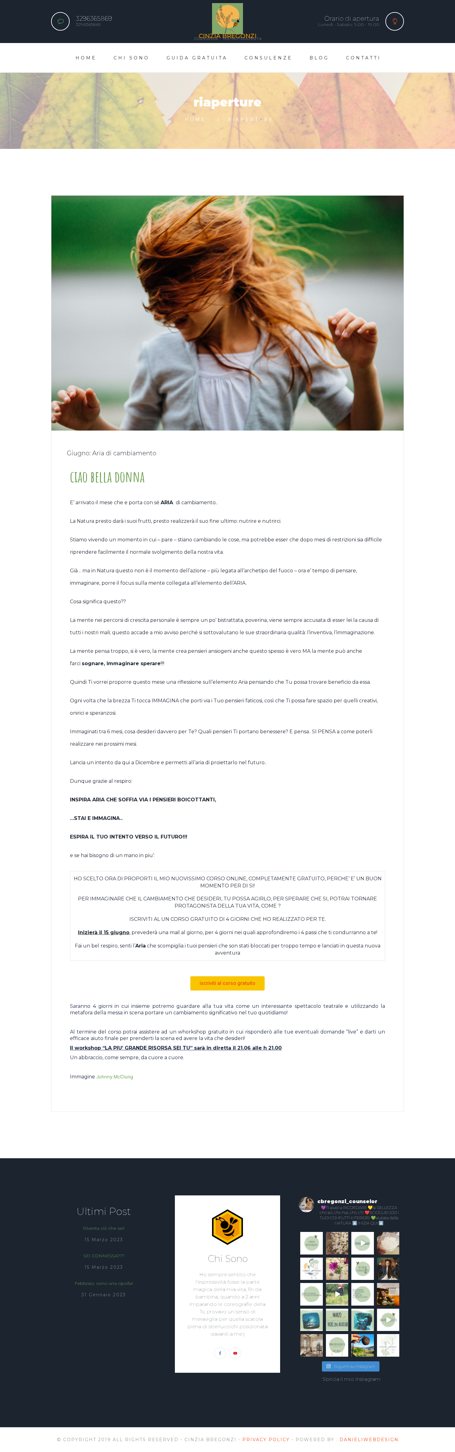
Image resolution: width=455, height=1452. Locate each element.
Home (86, 58)
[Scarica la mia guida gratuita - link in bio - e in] (337, 1345)
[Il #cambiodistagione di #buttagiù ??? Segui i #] (311, 1269)
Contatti (363, 58)
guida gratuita (197, 58)
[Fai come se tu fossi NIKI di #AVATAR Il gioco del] (362, 1320)
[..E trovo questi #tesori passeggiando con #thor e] (362, 1345)
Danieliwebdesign (369, 1439)
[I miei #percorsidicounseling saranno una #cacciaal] (388, 1320)
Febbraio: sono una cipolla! (104, 1283)
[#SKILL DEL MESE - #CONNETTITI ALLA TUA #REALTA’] (337, 1320)
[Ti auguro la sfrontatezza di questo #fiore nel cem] (337, 1269)
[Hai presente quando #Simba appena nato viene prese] (362, 1294)
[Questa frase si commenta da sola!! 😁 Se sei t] (311, 1294)
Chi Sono (132, 58)
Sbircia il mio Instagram (351, 1379)
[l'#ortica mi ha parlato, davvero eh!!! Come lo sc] (311, 1243)
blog (319, 58)
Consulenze (268, 58)
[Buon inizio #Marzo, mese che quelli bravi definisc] (311, 1320)
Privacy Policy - (269, 1439)
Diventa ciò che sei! (103, 1228)
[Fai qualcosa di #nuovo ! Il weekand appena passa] (388, 1243)
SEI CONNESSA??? (103, 1256)
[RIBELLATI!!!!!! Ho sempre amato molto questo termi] (388, 1269)
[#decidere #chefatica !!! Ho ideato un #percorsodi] (388, 1345)
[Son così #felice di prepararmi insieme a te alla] (388, 1294)
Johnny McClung (114, 1077)
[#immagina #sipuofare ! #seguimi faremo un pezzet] (337, 1294)
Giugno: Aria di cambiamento (111, 453)
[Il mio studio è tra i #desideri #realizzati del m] (311, 1345)
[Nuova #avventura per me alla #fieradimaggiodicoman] (362, 1243)
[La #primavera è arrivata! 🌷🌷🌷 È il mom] (362, 1269)
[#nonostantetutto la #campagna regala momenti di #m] (337, 1243)
